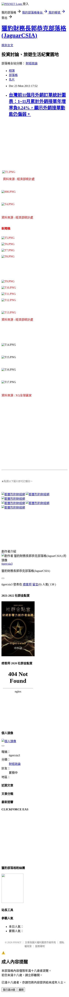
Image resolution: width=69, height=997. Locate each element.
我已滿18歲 (9, 989)
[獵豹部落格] (12, 901)
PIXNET (17, 942)
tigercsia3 (7, 563)
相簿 (12, 70)
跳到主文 (7, 45)
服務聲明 (40, 946)
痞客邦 (27, 584)
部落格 (13, 75)
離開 (21, 989)
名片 (12, 79)
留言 (35, 584)
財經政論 (32, 63)
